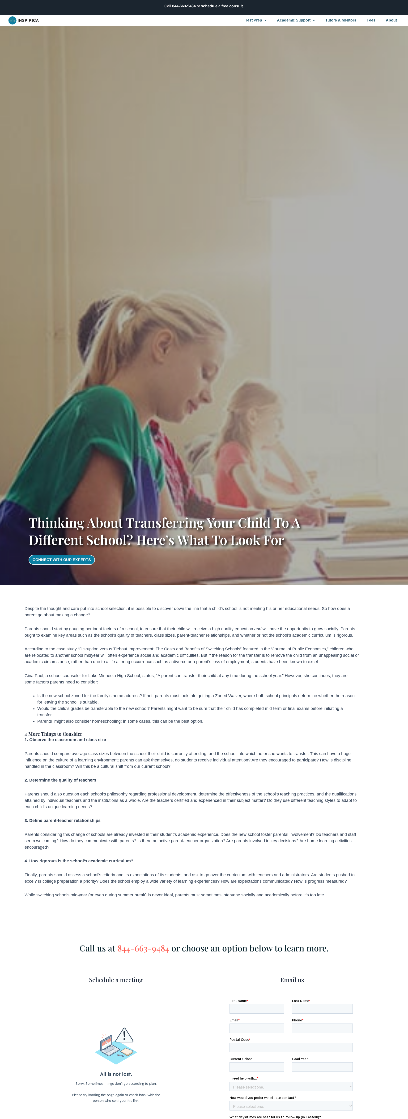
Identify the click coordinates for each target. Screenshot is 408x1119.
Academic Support (293, 20)
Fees (371, 20)
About (391, 20)
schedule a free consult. (222, 6)
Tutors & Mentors (340, 20)
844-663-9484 (184, 6)
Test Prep (253, 20)
